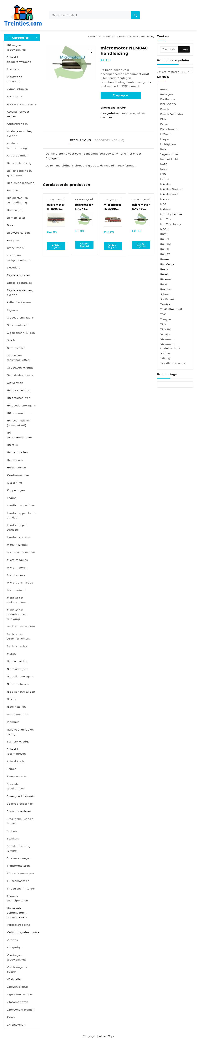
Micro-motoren (17, 567)
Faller (164, 124)
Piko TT (165, 254)
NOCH (164, 229)
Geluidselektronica (20, 375)
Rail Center (168, 264)
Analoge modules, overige (19, 133)
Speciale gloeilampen (16, 786)
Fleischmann (169, 129)
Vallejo (165, 334)
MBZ (163, 204)
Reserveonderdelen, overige (21, 732)
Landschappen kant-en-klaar (21, 515)
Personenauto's (17, 714)
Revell (164, 274)
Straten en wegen (19, 858)
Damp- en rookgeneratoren (18, 257)
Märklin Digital (17, 544)
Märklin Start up (171, 189)
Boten (11, 225)
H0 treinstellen (17, 452)
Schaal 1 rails (16, 761)
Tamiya (165, 304)
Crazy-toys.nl (16, 247)
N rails (11, 699)
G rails (11, 340)
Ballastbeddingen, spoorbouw (20, 173)
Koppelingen (16, 490)
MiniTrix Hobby (170, 224)
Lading (12, 497)
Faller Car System (19, 302)
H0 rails (12, 444)
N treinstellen (16, 706)
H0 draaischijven (18, 397)
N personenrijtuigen (21, 691)
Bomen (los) (15, 210)
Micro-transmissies (20, 582)
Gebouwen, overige (20, 367)
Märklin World (170, 194)
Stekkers (13, 838)
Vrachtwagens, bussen (17, 969)
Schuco (165, 294)
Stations (12, 831)
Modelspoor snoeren (21, 626)
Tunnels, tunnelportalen (17, 898)
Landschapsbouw (19, 537)
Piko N (164, 249)
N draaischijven (18, 668)
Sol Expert (167, 299)
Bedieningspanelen (20, 182)
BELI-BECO (168, 104)
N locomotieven (18, 684)
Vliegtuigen (15, 947)
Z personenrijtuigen (20, 1009)
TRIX (163, 324)
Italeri (164, 149)
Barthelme (167, 99)
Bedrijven (13, 190)
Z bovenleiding (17, 986)
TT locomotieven (18, 880)
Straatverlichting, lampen (19, 848)
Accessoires (15, 96)
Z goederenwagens (20, 994)
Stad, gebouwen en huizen (20, 821)
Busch (164, 109)
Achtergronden (17, 123)
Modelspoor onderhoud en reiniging (17, 614)
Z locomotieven (17, 1001)
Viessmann (167, 339)
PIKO (163, 234)
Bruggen (13, 240)
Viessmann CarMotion (14, 79)
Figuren (12, 310)
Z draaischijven (17, 88)
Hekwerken (15, 459)
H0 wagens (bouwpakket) (16, 47)
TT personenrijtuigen (21, 888)
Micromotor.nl (16, 590)
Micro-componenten (21, 552)
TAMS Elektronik (171, 309)
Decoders (13, 267)
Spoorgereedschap (20, 803)
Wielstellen (15, 979)
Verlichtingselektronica (23, 932)
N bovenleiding (17, 661)
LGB (163, 174)
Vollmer (165, 353)
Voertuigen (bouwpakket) (16, 957)
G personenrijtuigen (21, 332)
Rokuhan (166, 289)
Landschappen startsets (17, 527)
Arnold (164, 89)
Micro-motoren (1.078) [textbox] (174, 71)
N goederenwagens (20, 676)
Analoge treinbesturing (17, 145)
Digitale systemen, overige (20, 292)
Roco (163, 284)
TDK (163, 314)
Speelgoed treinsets (20, 796)
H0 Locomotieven (19, 413)
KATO (164, 164)
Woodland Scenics (172, 363)
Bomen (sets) (16, 217)
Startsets (13, 69)
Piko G (164, 239)
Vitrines (12, 939)
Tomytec (166, 319)
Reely (164, 269)
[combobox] (175, 70)
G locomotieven (18, 325)
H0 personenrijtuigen (19, 435)
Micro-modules (17, 559)
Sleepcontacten (18, 776)
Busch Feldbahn (171, 114)
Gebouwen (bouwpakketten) (19, 357)
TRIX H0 (165, 329)
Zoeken (184, 49)
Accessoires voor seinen (18, 114)
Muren (11, 653)
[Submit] (135, 15)
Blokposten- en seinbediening (17, 200)
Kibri (163, 169)
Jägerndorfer (169, 154)
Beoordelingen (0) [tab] (109, 140)
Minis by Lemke (171, 214)
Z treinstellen (16, 1024)
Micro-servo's (16, 575)
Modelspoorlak (17, 646)
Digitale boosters (19, 275)
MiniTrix (165, 219)
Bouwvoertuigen (18, 232)
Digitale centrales (19, 282)
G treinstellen (16, 347)
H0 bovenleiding (18, 390)
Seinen (12, 768)
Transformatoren (18, 865)
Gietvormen (15, 382)
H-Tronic (166, 134)
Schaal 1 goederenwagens (19, 59)
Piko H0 (165, 244)
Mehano (165, 209)
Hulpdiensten (16, 467)
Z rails (11, 1017)
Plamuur (13, 721)
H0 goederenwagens (21, 405)
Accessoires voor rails (21, 104)
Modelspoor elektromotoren (18, 600)
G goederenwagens (20, 317)
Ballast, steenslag (19, 163)
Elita (163, 119)
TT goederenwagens (21, 873)
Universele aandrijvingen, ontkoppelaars (17, 913)
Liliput (164, 179)
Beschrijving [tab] (80, 140)
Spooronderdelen (19, 811)
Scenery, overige (18, 741)
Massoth (166, 199)
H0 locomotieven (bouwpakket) (19, 422)
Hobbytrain (168, 144)
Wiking (165, 358)
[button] (90, 51)
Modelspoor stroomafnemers (18, 636)
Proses (164, 259)
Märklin (165, 184)
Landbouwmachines (21, 505)
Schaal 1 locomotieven (16, 751)
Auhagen (166, 94)
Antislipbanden (17, 155)
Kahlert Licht (169, 159)
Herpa (164, 139)
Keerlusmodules (18, 475)
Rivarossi (166, 279)
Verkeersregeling (19, 924)
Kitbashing (14, 482)
